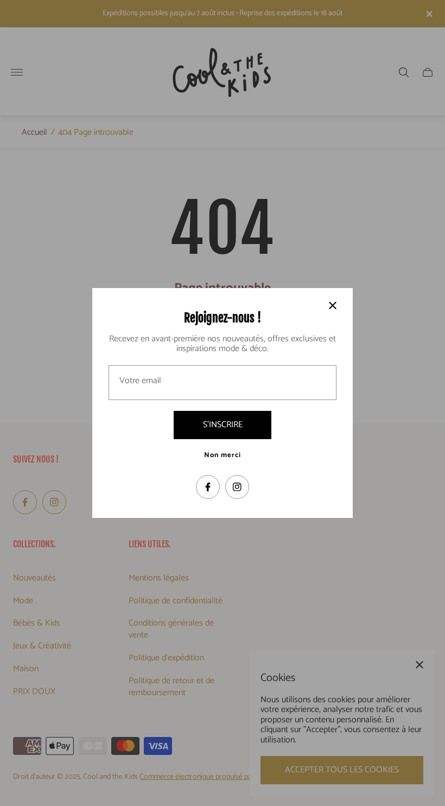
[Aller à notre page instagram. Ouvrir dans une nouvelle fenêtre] (237, 487)
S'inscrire (223, 424)
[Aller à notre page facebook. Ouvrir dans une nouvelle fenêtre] (208, 487)
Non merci (222, 455)
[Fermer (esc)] (333, 305)
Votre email (140, 381)
